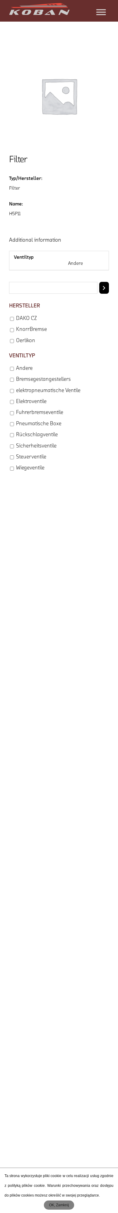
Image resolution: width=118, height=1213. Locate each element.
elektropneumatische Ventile (48, 391)
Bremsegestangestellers (43, 379)
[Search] (104, 288)
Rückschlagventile (37, 435)
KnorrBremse (31, 329)
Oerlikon (25, 341)
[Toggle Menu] (101, 12)
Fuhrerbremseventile (39, 412)
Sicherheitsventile (36, 446)
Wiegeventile (30, 468)
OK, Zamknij (59, 1205)
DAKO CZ (26, 318)
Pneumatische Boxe (38, 424)
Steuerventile (31, 457)
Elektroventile (31, 402)
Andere (24, 368)
